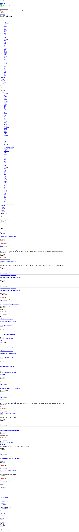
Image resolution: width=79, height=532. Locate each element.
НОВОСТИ (3, 79)
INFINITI (5, 43)
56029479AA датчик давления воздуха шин (8, 353)
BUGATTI (5, 26)
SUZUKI (5, 141)
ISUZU (5, 115)
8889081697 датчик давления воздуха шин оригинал (9, 472)
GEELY (5, 37)
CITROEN (5, 31)
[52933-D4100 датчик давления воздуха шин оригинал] (8, 413)
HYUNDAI (5, 42)
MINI (4, 57)
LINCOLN (5, 51)
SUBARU (5, 69)
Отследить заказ (4, 496)
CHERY (5, 29)
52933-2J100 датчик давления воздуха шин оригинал (9, 250)
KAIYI (5, 46)
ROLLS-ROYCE (6, 135)
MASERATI (5, 124)
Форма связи (4, 504)
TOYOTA (5, 72)
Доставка (3, 77)
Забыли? (4, 525)
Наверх (1, 482)
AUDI (4, 95)
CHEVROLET (6, 101)
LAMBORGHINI (6, 48)
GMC (4, 38)
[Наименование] (1, 226)
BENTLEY (5, 24)
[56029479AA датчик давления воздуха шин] (6, 351)
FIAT (4, 107)
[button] (0, 262)
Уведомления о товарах (5, 497)
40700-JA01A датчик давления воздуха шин (8, 340)
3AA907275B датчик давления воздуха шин (8, 334)
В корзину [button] (5, 246)
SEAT (4, 138)
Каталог (3, 92)
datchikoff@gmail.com (5, 508)
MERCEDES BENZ (6, 127)
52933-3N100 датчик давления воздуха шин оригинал (10, 277)
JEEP (4, 45)
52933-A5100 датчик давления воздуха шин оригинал (10, 290)
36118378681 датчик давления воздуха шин (8, 321)
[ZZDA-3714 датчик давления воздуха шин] (6, 344)
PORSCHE (5, 62)
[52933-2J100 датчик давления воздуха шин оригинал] (8, 247)
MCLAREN (5, 55)
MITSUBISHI (5, 129)
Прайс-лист (3, 211)
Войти (4, 81)
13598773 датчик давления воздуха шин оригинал (9, 402)
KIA (4, 118)
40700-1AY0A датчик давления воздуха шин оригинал (10, 388)
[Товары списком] (0, 225)
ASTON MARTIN (6, 23)
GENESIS (5, 109)
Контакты (3, 80)
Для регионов (4, 206)
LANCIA (5, 49)
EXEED (5, 34)
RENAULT (5, 63)
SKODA (5, 67)
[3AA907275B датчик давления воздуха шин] (6, 442)
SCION (5, 66)
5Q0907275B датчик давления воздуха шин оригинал (10, 430)
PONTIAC (5, 61)
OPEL (4, 60)
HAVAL (5, 40)
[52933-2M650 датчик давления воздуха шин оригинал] (8, 261)
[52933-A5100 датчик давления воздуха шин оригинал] (8, 288)
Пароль (1, 523)
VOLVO (5, 73)
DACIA (5, 32)
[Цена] (2, 226)
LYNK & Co (5, 52)
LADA (5, 47)
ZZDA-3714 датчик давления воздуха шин (8, 347)
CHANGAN (5, 28)
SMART (5, 68)
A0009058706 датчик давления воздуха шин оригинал (10, 458)
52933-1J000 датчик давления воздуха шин (8, 236)
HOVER (5, 112)
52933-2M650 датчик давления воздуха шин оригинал (10, 263)
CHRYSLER (5, 30)
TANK (4, 70)
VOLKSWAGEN (6, 144)
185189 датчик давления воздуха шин (7, 366)
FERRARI (5, 106)
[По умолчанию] (0, 226)
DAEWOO (5, 104)
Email (1, 522)
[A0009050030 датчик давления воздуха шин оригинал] (8, 372)
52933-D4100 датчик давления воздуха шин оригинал (10, 415)
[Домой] (2, 0)
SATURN (5, 65)
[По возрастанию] (0, 227)
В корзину (1, 246)
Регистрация (5, 82)
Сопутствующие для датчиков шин (8, 76)
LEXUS (5, 50)
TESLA (5, 71)
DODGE (5, 33)
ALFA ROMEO (6, 21)
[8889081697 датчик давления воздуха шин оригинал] (8, 470)
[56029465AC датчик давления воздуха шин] (6, 357)
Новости (3, 209)
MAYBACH (5, 53)
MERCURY (5, 56)
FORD (4, 36)
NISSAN (5, 130)
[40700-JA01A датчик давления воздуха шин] (6, 338)
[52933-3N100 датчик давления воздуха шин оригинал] (8, 275)
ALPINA (5, 22)
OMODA (5, 59)
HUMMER (5, 41)
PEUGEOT (5, 132)
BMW (4, 25)
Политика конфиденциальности (6, 489)
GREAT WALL (6, 39)
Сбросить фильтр (2, 233)
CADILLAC (5, 27)
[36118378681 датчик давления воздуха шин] (6, 319)
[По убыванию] (1, 227)
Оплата (3, 78)
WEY (4, 74)
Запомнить (2, 524)
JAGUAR (5, 44)
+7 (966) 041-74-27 (2, 3)
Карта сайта (3, 503)
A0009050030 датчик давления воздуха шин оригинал (10, 374)
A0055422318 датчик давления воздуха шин (8, 327)
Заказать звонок (11, 5)
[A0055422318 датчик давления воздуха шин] (6, 325)
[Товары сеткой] (1, 225)
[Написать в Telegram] (6, 5)
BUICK (5, 98)
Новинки (2, 316)
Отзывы (3, 210)
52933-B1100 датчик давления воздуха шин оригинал (10, 304)
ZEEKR (5, 75)
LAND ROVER (6, 121)
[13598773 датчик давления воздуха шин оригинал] (7, 399)
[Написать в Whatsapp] (1, 5)
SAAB (4, 64)
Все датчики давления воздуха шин (9, 147)
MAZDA (5, 54)
